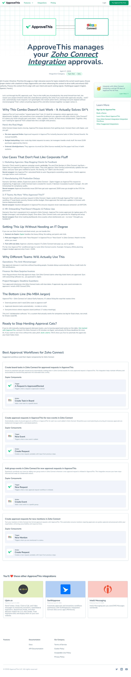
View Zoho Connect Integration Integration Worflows (112, 120)
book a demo (45, 333)
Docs (31, 645)
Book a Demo (101, 113)
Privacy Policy (59, 657)
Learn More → (123, 94)
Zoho (79, 74)
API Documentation (36, 649)
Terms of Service (60, 645)
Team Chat (71, 74)
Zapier (22, 234)
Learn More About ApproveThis (108, 116)
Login (104, 3)
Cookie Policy (59, 649)
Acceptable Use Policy (62, 653)
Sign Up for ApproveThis (106, 110)
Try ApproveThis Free (119, 3)
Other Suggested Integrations (108, 124)
